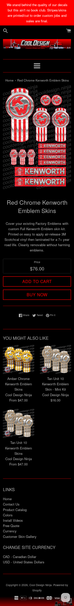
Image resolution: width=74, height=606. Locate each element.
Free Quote (11, 525)
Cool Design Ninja (40, 585)
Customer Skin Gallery (20, 536)
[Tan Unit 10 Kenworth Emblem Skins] (18, 423)
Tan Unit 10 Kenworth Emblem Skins (18, 448)
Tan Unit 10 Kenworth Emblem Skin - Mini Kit (55, 384)
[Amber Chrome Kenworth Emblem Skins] (18, 359)
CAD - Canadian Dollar (19, 556)
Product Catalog (15, 509)
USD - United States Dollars (23, 561)
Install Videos (13, 520)
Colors (8, 514)
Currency (10, 530)
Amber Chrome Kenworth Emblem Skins (18, 384)
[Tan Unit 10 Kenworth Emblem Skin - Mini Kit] (55, 359)
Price (37, 262)
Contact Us (11, 504)
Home (7, 498)
